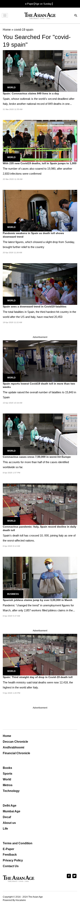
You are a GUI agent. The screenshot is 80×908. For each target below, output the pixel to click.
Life (5, 828)
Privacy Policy (13, 860)
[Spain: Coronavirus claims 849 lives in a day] (40, 70)
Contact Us (11, 866)
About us (9, 822)
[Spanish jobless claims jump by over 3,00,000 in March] (40, 577)
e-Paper (29, 3)
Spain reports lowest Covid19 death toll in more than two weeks (39, 385)
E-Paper (8, 849)
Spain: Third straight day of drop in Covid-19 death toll (38, 677)
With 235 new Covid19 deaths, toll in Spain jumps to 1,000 (39, 163)
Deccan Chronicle (15, 741)
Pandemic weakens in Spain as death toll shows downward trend (33, 235)
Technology (11, 790)
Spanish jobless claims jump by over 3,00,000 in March (37, 600)
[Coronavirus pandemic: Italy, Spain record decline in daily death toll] (40, 504)
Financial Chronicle (16, 753)
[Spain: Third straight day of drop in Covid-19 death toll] (40, 654)
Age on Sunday (43, 3)
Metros (7, 785)
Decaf (7, 817)
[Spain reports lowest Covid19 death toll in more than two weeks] (40, 360)
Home (7, 735)
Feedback (10, 854)
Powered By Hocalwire (14, 900)
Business (13, 594)
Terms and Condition (17, 843)
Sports (7, 773)
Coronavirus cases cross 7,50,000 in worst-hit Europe (37, 456)
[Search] (76, 16)
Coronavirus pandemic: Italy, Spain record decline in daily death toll (39, 528)
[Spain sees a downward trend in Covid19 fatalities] (40, 283)
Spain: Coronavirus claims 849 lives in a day (31, 93)
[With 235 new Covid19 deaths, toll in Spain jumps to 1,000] (40, 140)
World (11, 87)
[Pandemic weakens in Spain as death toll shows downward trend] (40, 210)
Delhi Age (9, 805)
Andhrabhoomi (13, 747)
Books (7, 767)
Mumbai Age (11, 811)
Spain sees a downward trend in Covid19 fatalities (34, 306)
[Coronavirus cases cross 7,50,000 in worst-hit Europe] (40, 434)
